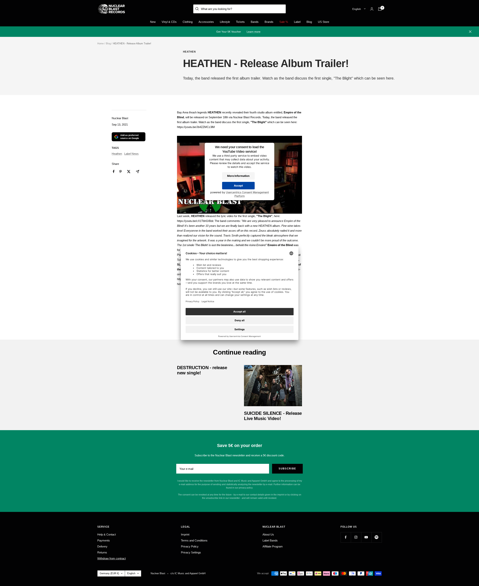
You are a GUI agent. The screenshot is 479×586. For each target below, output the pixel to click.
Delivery (102, 546)
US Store (323, 21)
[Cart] (380, 9)
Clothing (188, 21)
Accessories (206, 21)
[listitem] (114, 171)
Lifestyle (225, 21)
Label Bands (270, 540)
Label (297, 21)
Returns (102, 552)
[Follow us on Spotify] (376, 537)
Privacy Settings (191, 552)
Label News (131, 153)
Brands (269, 21)
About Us (268, 534)
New (153, 21)
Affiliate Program (273, 546)
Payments (103, 540)
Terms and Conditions (194, 540)
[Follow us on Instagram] (356, 537)
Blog (309, 21)
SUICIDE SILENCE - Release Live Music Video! (273, 416)
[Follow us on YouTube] (366, 537)
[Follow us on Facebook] (346, 537)
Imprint (185, 534)
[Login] (371, 8)
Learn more (253, 31)
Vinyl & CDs (169, 21)
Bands (255, 21)
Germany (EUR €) (109, 573)
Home (100, 43)
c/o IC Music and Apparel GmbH (187, 573)
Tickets (240, 21)
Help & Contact (106, 534)
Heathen (189, 51)
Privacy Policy (190, 546)
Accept (238, 185)
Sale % (283, 21)
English (356, 8)
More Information (238, 176)
